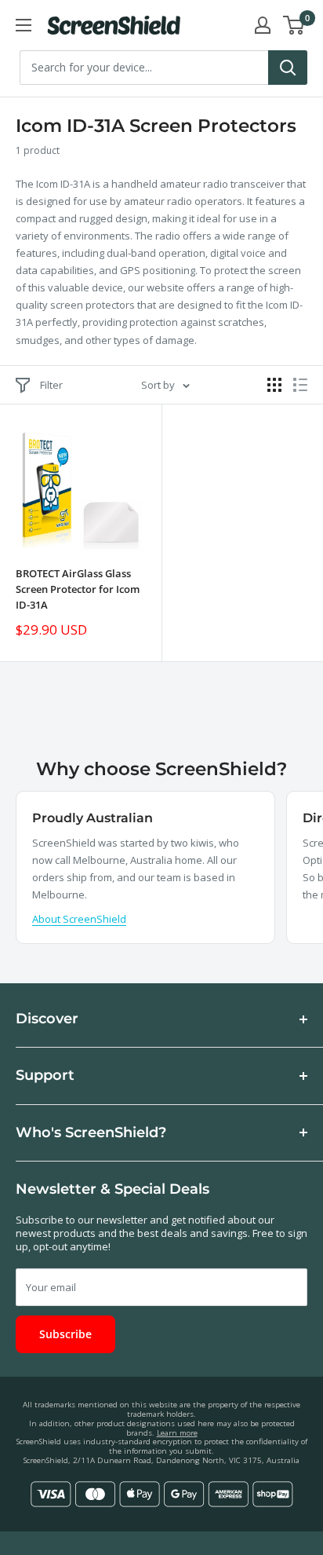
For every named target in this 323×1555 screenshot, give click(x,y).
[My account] (262, 25)
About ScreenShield (79, 919)
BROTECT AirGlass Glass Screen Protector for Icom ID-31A (78, 589)
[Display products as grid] (274, 385)
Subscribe (65, 1333)
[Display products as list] (300, 385)
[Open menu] (23, 25)
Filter (51, 385)
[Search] (287, 67)
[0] (294, 25)
